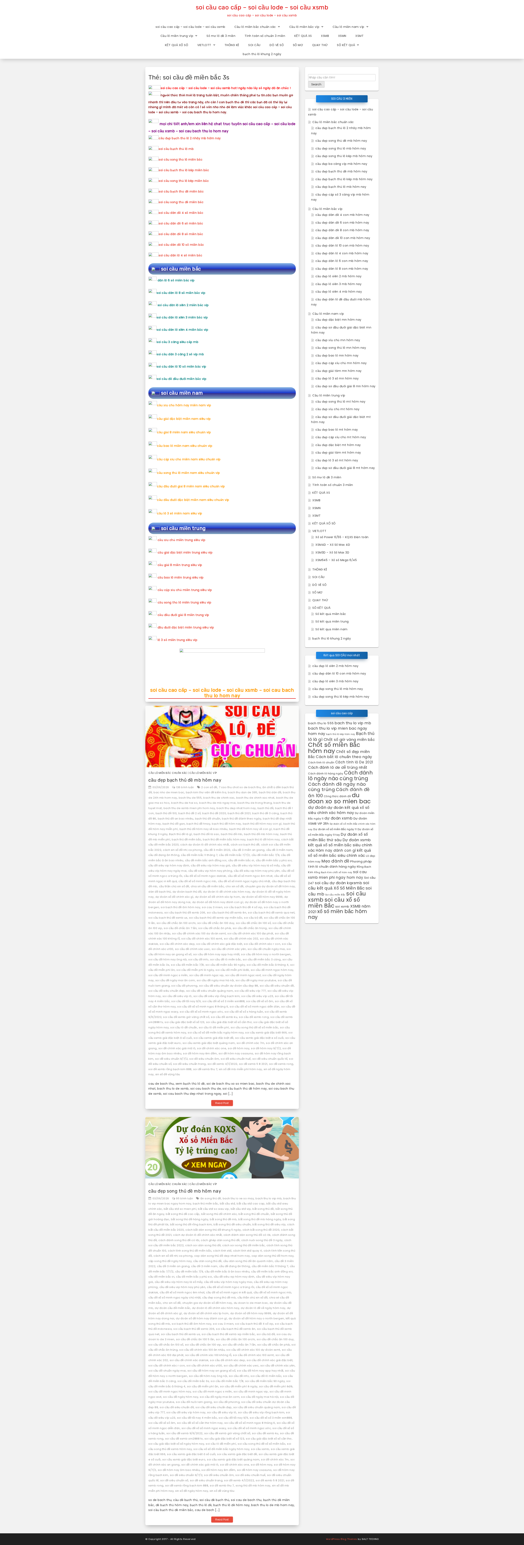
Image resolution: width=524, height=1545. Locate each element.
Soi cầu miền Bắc (335, 894)
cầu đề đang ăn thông (163, 855)
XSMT (359, 36)
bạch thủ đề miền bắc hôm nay (224, 839)
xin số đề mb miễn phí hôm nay (240, 1069)
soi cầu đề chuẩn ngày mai (266, 949)
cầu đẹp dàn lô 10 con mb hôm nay (342, 245)
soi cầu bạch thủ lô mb (176, 149)
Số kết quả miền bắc (330, 614)
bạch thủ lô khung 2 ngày (262, 54)
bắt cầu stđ (227, 1203)
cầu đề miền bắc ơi (241, 860)
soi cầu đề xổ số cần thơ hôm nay (200, 1423)
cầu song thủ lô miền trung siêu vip (184, 602)
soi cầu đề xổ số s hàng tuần (244, 1012)
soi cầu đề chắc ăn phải (214, 928)
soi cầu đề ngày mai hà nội (215, 980)
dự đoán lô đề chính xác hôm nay (226, 892)
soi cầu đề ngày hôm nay (180, 1397)
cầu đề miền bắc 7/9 (266, 855)
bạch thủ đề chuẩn (207, 819)
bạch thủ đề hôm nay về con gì (250, 829)
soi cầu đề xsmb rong (254, 1017)
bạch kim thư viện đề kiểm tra (206, 792)
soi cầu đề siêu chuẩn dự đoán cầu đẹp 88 (228, 986)
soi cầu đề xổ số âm (259, 1001)
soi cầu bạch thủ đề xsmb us (167, 918)
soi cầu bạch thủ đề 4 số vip (243, 907)
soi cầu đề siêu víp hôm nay (186, 1412)
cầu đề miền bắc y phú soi (274, 860)
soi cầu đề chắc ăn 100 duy (215, 923)
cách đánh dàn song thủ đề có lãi (247, 1235)
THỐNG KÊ (232, 45)
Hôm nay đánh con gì (336, 850)
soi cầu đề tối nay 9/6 (186, 1001)
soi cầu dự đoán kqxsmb (338, 882)
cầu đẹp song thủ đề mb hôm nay (184, 1191)
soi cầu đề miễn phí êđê (232, 970)
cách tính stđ (222, 1251)
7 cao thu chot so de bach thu (240, 787)
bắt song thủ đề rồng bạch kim (191, 1224)
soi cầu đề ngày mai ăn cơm (175, 980)
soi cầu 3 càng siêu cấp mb (177, 342)
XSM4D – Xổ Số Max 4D (332, 545)
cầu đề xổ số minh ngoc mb (197, 881)
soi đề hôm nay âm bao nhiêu (179, 1470)
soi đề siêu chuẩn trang (189, 1064)
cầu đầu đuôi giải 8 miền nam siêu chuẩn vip (191, 486)
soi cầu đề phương (184, 986)
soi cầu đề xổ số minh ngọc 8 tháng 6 (202, 1006)
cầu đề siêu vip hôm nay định (168, 865)
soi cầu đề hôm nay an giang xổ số (211, 1371)
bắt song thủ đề (263, 1209)
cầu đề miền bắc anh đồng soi (206, 860)
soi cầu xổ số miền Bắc (334, 903)
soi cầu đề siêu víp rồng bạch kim (216, 996)
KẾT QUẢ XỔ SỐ (176, 45)
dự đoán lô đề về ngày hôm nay (263, 1308)
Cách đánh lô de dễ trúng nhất (337, 767)
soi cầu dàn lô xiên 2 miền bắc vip (183, 305)
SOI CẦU (254, 45)
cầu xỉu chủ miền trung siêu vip (182, 540)
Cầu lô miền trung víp (176, 36)
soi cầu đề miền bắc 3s (193, 1381)
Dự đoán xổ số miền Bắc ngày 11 (335, 829)
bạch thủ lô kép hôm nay (340, 734)
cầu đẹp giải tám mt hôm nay (338, 452)
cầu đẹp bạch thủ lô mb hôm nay (340, 187)
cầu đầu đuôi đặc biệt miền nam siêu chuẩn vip (193, 500)
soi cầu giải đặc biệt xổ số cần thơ (229, 1022)
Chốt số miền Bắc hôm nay (334, 747)
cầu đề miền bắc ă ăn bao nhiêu (227, 1271)
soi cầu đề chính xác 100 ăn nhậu (202, 1350)
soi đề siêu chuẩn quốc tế (270, 1059)
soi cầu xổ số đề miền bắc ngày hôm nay (216, 1033)
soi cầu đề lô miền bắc (225, 959)
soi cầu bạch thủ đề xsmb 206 (184, 913)
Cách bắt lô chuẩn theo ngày (344, 756)
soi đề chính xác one (211, 1048)
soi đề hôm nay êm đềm (200, 1053)
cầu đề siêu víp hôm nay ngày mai (228, 1282)
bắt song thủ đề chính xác (219, 1214)
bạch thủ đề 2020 (214, 813)
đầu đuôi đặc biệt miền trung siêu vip (186, 627)
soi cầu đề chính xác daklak (189, 1360)
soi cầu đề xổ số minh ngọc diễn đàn (255, 1006)
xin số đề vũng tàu (167, 1074)
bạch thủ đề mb (231, 834)
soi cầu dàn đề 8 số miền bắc (181, 234)
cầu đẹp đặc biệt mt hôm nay (338, 445)
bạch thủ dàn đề (270, 792)
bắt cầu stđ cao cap (251, 1203)
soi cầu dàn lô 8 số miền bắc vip (181, 293)
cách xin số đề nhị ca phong (182, 850)
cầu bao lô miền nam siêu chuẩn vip (184, 446)
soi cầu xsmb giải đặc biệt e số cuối (259, 1038)
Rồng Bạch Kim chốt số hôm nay (333, 872)
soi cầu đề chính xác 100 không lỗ (208, 1355)
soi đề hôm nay (238, 1048)
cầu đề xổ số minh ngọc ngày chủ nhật (244, 881)
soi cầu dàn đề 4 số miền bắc (181, 213)
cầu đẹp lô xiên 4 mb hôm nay (338, 292)
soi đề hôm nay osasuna (236, 1053)
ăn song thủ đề (210, 1198)
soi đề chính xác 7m (250, 1043)
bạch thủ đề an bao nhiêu (175, 819)
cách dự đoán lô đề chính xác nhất (204, 845)
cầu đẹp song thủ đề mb (219, 1297)
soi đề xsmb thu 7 (205, 1069)
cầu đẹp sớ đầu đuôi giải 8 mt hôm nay (345, 468)
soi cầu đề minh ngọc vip (206, 975)
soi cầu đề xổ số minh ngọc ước (201, 1012)
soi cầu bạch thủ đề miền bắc (181, 191)
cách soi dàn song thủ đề (203, 1245)
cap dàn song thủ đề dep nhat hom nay (222, 1256)
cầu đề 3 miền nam (279, 850)
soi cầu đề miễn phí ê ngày (195, 970)
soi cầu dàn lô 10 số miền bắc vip (181, 366)
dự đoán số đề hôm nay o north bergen (256, 1318)
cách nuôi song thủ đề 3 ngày (262, 1240)
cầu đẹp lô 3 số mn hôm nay (337, 378)
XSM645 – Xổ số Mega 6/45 (336, 560)
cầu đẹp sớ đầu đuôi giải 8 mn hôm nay (345, 386)
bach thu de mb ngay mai (217, 803)
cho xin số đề (235, 886)
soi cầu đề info (198, 959)
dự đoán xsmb (338, 818)
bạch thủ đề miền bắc (186, 839)
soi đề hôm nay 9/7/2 (266, 1048)
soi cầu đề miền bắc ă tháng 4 (268, 965)
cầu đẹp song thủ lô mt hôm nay (340, 402)
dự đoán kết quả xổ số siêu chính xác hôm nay (338, 810)
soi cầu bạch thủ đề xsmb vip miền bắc (216, 918)
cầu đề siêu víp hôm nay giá (210, 865)
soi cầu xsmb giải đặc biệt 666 (266, 1033)
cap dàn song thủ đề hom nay (273, 1256)
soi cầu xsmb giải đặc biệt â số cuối (191, 1454)
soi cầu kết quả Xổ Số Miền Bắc (338, 885)
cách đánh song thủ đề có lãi (178, 1240)
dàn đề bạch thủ (159, 892)
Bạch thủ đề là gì (180, 834)
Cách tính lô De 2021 (354, 762)
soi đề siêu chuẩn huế (236, 1059)
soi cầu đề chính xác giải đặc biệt (219, 944)
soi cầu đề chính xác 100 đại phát (250, 933)
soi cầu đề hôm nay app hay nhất (216, 954)
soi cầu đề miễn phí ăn (202, 1386)
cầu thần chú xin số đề (174, 886)
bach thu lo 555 (321, 723)
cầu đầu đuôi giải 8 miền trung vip (183, 615)
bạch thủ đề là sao (206, 834)
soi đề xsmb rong (281, 1064)
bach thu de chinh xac (219, 798)
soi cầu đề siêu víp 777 (250, 991)
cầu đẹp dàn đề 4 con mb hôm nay (342, 215)
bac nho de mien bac (169, 792)
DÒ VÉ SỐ (277, 45)
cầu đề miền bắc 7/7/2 (234, 855)
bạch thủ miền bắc (205, 1203)
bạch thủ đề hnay (198, 824)
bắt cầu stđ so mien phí (180, 1209)
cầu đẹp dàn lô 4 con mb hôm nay (341, 253)
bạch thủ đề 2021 (239, 813)
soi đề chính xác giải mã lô (177, 1048)
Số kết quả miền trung (332, 621)
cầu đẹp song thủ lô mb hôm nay (340, 148)
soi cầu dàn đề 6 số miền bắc (181, 223)
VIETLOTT (204, 45)
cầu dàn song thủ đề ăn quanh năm (248, 1261)
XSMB (325, 36)
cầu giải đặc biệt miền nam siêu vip (184, 419)
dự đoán (317, 807)
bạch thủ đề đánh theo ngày (241, 819)
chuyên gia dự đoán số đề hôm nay (270, 886)
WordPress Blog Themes (341, 1539)
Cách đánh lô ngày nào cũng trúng (340, 775)
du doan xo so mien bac (339, 798)
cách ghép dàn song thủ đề (220, 1240)
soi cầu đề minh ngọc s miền (168, 975)
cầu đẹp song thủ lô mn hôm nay (340, 348)
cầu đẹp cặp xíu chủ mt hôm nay (340, 437)
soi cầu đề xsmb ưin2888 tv (184, 1439)
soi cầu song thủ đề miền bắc (181, 202)
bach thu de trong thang (254, 803)
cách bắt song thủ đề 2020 (261, 1230)
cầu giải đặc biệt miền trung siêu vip (185, 552)
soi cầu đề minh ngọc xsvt (243, 975)
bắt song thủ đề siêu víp (269, 1224)
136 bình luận (185, 787)
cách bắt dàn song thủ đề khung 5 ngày (213, 1230)
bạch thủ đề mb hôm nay (261, 834)
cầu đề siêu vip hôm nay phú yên (257, 871)
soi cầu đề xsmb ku (224, 1017)
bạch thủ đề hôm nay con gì (262, 824)
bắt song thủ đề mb (223, 1219)
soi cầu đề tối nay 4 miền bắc (197, 1418)
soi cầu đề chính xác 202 (241, 939)
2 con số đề (209, 787)
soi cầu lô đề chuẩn (183, 1027)
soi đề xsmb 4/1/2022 (222, 1064)
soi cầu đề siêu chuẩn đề (277, 986)
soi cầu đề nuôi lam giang (194, 1402)
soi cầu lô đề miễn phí (214, 1027)
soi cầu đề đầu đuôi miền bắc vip (181, 379)
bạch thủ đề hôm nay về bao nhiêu (204, 829)
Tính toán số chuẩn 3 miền (265, 36)
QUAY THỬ (320, 45)
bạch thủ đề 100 (166, 813)
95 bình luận (184, 1198)
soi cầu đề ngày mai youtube (256, 980)
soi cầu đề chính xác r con (262, 944)
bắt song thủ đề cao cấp (183, 1214)
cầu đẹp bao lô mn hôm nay (337, 355)
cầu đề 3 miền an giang (248, 850)
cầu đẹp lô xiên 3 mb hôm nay (338, 284)
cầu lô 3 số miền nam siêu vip (179, 513)
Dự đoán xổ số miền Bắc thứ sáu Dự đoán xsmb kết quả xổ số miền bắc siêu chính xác (340, 842)
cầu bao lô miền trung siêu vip (181, 577)
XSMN (342, 36)
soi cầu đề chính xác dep (177, 944)
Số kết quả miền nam (331, 629)
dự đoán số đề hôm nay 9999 (262, 897)
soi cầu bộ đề (253, 918)
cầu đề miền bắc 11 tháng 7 (199, 855)
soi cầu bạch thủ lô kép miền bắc (184, 170)
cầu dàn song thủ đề (207, 1261)
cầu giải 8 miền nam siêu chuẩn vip (184, 432)
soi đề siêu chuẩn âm (204, 1059)
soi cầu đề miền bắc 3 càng (262, 959)
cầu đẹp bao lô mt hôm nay (336, 430)
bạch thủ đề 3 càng (265, 813)
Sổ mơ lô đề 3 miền (221, 36)
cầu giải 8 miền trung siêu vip (180, 565)
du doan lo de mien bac (251, 1303)
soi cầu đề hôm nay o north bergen (266, 954)
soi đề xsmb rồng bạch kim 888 (170, 1069)
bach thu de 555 (190, 798)
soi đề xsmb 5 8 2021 (253, 1064)
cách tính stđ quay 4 (247, 1251)
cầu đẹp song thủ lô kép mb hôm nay (343, 156)
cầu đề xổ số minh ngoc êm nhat (250, 876)
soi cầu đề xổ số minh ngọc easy (204, 1428)
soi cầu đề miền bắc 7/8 (187, 965)
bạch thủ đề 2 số (189, 813)
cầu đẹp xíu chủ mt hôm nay (337, 409)
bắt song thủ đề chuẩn (253, 1214)
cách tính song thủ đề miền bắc (189, 1251)
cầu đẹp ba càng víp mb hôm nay (341, 164)
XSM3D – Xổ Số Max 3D (332, 552)
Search (316, 84)
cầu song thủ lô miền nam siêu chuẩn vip (188, 473)
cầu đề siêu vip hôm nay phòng (210, 871)
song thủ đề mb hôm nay (253, 1485)
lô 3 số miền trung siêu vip (178, 640)
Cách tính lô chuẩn (321, 762)
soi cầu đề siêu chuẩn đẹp (166, 991)
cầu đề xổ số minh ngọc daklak (205, 876)
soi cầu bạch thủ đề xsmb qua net (271, 913)
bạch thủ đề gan (174, 824)
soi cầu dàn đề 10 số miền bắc (181, 245)
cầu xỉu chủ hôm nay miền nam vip (184, 405)
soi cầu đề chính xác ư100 (204, 1365)
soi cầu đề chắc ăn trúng (250, 928)
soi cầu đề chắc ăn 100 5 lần (195, 1339)
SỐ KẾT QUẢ (346, 45)
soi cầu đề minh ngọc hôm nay (272, 970)
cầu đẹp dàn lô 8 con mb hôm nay (341, 269)
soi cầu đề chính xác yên (229, 949)
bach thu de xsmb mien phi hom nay (189, 808)
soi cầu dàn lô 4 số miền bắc (180, 255)
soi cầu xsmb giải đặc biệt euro (184, 1459)
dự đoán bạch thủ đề (187, 892)
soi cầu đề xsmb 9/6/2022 (184, 1433)
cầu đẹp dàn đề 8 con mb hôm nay (342, 230)
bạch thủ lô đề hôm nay (263, 839)
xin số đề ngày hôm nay (191, 1491)
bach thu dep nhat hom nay (236, 808)
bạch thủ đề (265, 808)
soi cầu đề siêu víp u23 (257, 996)
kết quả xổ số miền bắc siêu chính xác (339, 853)
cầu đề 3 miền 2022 (217, 850)
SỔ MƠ (298, 45)
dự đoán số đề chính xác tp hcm (217, 897)
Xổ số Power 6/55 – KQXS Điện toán (342, 537)
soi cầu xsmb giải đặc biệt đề (214, 1038)
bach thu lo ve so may (238, 1198)
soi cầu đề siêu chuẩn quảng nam (209, 991)
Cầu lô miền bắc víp (304, 27)
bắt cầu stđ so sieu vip (213, 1209)
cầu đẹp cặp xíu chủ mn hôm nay (341, 363)
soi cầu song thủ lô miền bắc (180, 159)
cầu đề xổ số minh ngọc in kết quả (229, 1292)
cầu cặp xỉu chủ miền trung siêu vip (185, 590)
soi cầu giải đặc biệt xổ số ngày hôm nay (176, 1444)
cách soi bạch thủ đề (245, 845)
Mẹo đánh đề (335, 861)
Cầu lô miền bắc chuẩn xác (255, 27)
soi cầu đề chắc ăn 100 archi (176, 923)
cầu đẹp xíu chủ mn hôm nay (337, 340)
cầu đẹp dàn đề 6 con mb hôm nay (342, 223)
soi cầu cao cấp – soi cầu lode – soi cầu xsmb (262, 7)
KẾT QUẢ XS (303, 36)
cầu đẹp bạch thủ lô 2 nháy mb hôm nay (190, 138)
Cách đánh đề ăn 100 (339, 792)
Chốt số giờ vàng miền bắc (349, 739)
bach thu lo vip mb (268, 1198)
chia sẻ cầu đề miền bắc (207, 886)
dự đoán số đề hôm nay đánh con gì (217, 902)
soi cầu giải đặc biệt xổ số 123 (184, 1022)
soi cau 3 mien (212, 907)
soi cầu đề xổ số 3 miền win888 (223, 1001)
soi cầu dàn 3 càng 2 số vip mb (180, 354)
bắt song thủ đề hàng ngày (189, 1219)
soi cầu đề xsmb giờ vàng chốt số (186, 1017)
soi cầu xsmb (260, 1449)
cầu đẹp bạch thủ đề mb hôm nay (184, 780)
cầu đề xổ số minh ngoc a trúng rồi (230, 1287)
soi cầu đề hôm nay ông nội (167, 959)
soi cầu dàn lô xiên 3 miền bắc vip (182, 317)
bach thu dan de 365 (242, 792)
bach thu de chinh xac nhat (255, 798)
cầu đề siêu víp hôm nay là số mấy (256, 865)
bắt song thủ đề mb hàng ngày (259, 1219)
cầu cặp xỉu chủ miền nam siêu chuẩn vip (189, 459)
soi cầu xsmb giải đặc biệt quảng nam (209, 1043)
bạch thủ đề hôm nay (226, 824)
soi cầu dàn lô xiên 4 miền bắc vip (182, 330)
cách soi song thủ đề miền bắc (243, 1245)
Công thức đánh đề (337, 796)
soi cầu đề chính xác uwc (192, 949)
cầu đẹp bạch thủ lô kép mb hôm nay (344, 179)
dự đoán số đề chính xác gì (174, 897)
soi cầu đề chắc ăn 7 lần (180, 928)
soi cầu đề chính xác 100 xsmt (201, 939)
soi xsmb (342, 906)
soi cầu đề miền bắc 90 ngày (225, 965)
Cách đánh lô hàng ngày (325, 773)
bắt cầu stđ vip (241, 1209)
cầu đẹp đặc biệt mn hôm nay (338, 320)
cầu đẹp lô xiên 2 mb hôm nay (338, 276)
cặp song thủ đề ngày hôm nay (170, 1261)
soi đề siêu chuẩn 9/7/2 (171, 1059)
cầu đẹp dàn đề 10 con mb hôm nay (342, 238)
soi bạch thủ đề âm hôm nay (180, 907)
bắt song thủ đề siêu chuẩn (232, 1224)
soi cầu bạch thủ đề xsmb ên (226, 913)
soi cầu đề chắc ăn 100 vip (203, 1345)
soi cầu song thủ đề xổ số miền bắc (254, 1027)
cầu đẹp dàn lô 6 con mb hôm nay (341, 261)
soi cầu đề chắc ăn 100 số (253, 923)
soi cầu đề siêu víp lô (177, 996)
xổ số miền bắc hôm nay (337, 914)
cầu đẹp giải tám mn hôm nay (338, 371)
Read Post (222, 1103)
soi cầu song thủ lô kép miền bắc (184, 181)
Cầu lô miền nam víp (348, 27)
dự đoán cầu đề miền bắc (172, 1308)
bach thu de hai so (184, 803)
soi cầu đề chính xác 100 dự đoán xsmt (199, 933)
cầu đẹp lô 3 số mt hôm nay (336, 460)
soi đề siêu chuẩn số (174, 1480)
